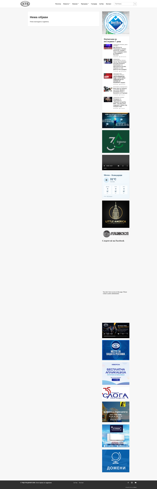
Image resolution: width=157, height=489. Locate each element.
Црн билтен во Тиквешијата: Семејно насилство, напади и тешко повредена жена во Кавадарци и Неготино (120, 51)
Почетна (58, 4)
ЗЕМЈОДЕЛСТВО (117, 73)
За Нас (101, 4)
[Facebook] (128, 483)
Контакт (108, 4)
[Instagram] (132, 483)
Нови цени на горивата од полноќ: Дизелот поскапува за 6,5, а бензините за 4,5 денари (120, 91)
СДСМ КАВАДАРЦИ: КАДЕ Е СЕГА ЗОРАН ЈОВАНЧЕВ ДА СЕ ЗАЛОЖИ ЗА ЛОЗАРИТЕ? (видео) (119, 79)
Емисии (75, 4)
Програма (84, 4)
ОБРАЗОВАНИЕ (117, 60)
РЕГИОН (122, 44)
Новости (66, 4)
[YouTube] (135, 483)
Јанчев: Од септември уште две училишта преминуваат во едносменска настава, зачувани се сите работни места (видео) (119, 65)
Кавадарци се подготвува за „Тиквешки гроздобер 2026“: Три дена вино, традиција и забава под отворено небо (120, 102)
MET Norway (109, 196)
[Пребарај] (135, 4)
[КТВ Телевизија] (25, 4)
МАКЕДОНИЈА (123, 87)
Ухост (135, 487)
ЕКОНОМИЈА (116, 87)
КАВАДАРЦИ (116, 44)
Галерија (94, 4)
